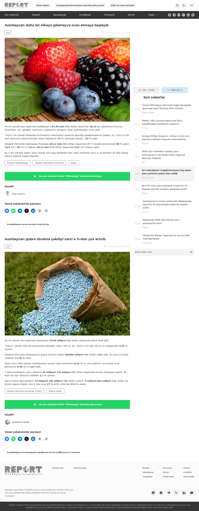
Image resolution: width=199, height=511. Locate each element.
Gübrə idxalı (55, 391)
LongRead (147, 476)
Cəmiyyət (167, 468)
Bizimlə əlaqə (80, 468)
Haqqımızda (57, 468)
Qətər (74, 163)
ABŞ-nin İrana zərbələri (122, 5)
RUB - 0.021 (148, 90)
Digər (151, 14)
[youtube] (192, 14)
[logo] (16, 5)
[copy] (46, 211)
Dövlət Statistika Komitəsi (49, 163)
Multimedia (188, 476)
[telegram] (178, 14)
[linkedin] (188, 14)
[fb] (169, 14)
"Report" (9, 346)
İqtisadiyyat (148, 472)
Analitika (187, 472)
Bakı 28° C (176, 90)
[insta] (174, 14)
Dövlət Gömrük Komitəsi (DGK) (24, 391)
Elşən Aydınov (18, 194)
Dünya (186, 468)
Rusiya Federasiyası (17, 163)
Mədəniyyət (168, 476)
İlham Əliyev (43, 5)
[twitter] (183, 14)
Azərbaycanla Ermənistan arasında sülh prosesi (80, 5)
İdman (166, 472)
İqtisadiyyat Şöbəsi (20, 422)
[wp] (13, 211)
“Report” (9, 135)
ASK (8, 33)
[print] (39, 211)
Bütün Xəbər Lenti (143, 252)
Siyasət (146, 468)
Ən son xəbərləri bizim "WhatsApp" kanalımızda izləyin (70, 176)
